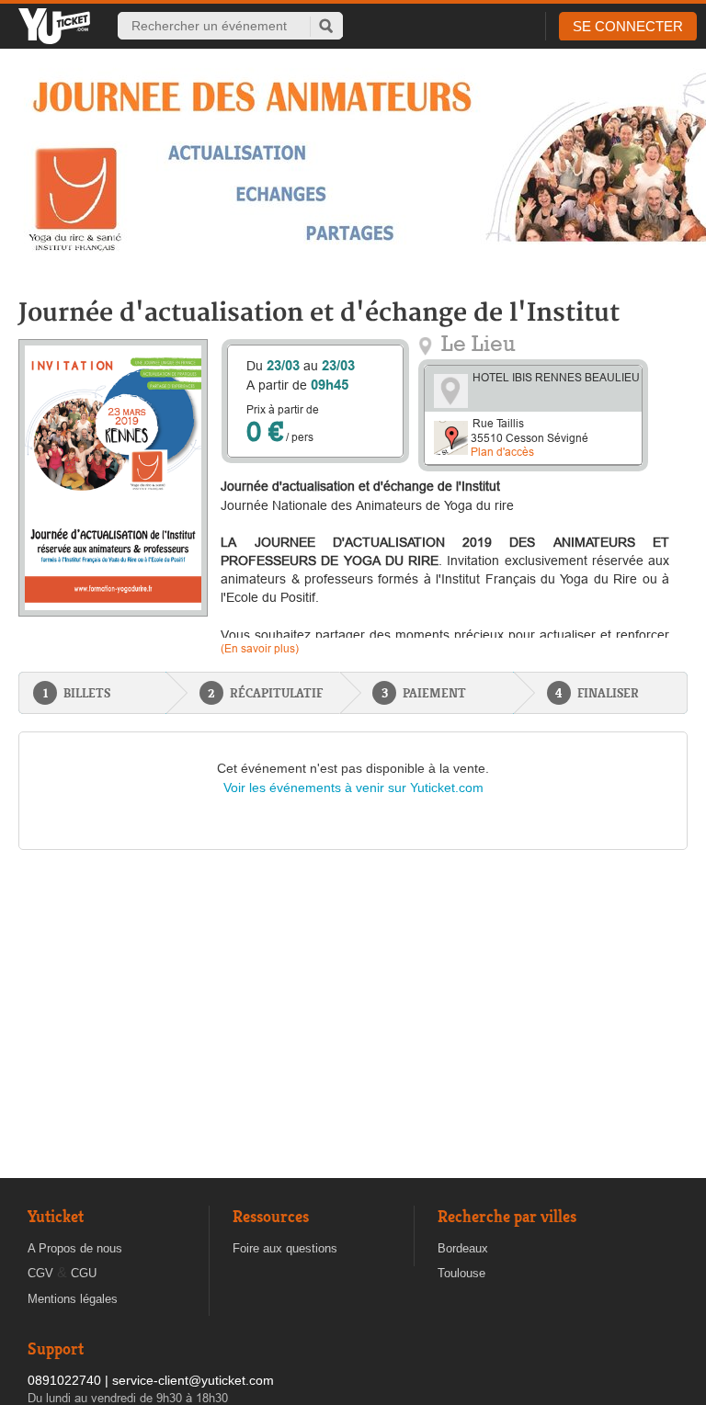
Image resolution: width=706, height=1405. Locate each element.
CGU (84, 1273)
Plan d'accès (502, 452)
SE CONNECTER (628, 26)
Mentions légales (73, 1299)
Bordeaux (463, 1248)
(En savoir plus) (260, 648)
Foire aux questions (285, 1248)
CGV (40, 1273)
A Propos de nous (75, 1248)
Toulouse (461, 1273)
